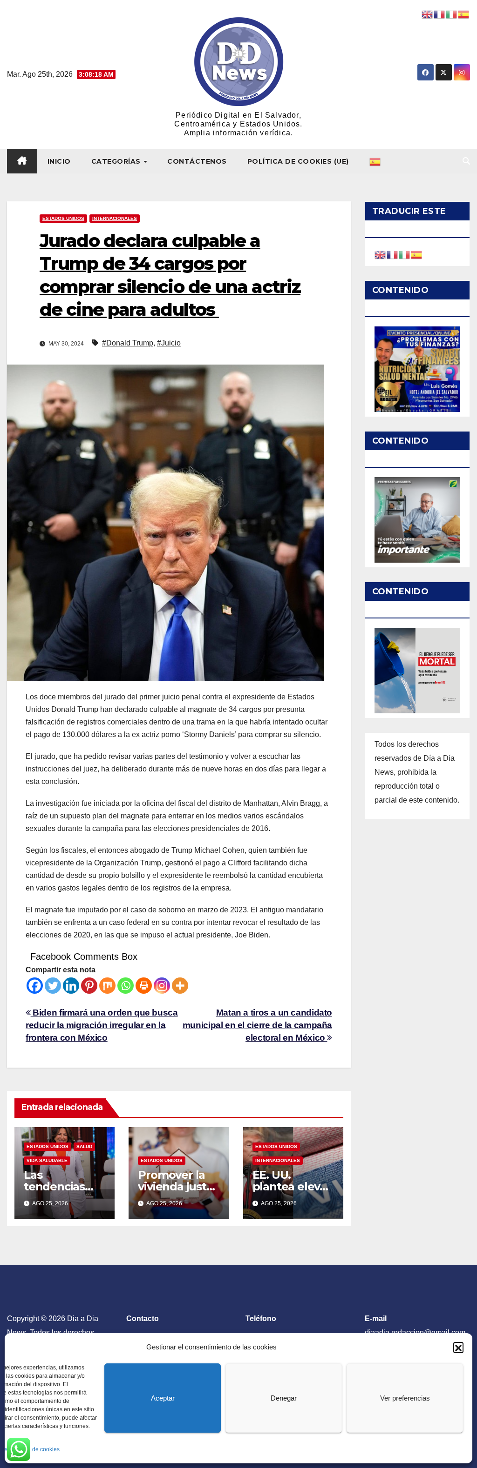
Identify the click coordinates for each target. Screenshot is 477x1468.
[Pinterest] (89, 985)
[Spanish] (375, 161)
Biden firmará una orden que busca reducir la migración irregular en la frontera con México (102, 1025)
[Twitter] (53, 985)
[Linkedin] (71, 985)
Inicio (59, 161)
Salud (84, 1146)
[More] (180, 985)
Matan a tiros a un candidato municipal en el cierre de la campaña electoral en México (257, 1025)
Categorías (117, 161)
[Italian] (405, 254)
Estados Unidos (63, 218)
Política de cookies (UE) (298, 161)
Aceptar (163, 1398)
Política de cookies (36, 1449)
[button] (458, 1347)
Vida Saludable (47, 1160)
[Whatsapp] (125, 985)
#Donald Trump (127, 343)
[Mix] (107, 985)
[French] (393, 254)
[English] (381, 254)
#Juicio (169, 343)
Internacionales (114, 218)
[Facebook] (35, 985)
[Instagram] (162, 985)
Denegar (284, 1398)
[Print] (144, 985)
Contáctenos (197, 161)
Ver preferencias (405, 1398)
